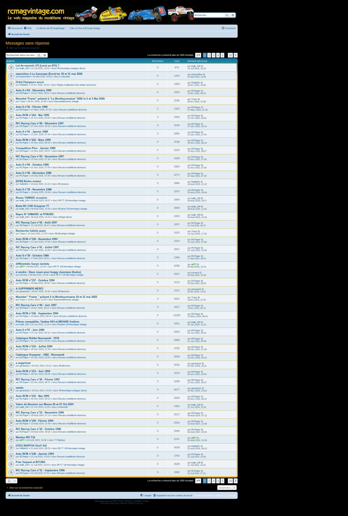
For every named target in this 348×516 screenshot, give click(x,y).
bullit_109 (24, 68)
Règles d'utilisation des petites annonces (76, 85)
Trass (22, 101)
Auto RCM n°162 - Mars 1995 (33, 139)
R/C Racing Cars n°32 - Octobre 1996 (38, 429)
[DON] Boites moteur (28, 181)
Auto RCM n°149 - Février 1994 (34, 420)
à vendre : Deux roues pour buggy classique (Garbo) (48, 272)
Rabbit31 (24, 85)
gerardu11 (24, 291)
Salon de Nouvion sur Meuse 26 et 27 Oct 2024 (45, 404)
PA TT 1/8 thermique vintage (72, 200)
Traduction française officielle (113, 503)
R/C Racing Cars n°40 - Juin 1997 (36, 305)
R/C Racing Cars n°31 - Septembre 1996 (40, 470)
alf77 (22, 266)
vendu (19, 387)
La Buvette (64, 76)
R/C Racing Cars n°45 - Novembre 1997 (40, 156)
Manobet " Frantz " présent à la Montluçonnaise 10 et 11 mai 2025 (56, 296)
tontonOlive (25, 76)
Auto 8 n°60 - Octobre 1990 (32, 164)
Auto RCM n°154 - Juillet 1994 (34, 346)
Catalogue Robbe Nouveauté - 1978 (37, 338)
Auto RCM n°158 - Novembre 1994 (36, 239)
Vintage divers (65, 217)
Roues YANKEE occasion (31, 197)
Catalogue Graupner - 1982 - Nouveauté (40, 354)
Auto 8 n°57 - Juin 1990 (30, 329)
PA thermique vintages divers (71, 68)
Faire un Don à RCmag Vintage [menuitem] (85, 28)
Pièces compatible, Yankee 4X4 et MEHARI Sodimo (47, 321)
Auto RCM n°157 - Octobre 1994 (35, 280)
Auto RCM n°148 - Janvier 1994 (35, 453)
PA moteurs (63, 184)
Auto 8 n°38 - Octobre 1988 (32, 255)
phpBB (112, 501)
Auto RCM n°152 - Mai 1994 (32, 396)
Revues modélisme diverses (71, 93)
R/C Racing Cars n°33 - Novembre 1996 (40, 412)
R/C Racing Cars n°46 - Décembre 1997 (40, 123)
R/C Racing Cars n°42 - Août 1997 (36, 222)
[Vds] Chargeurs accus (30, 82)
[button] (198, 55)
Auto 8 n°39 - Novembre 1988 (34, 189)
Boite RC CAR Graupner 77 (32, 206)
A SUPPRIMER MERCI (29, 288)
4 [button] (218, 55)
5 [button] (222, 55)
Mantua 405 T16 (25, 437)
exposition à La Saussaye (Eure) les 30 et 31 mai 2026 (49, 73)
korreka (23, 275)
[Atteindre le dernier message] (202, 66)
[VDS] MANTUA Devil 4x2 (31, 445)
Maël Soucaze (136, 503)
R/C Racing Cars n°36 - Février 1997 (38, 379)
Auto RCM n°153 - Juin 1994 (33, 371)
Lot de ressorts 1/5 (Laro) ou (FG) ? (37, 65)
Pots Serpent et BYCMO (30, 462)
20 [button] (230, 55)
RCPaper (24, 93)
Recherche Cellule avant (31, 230)
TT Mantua (59, 440)
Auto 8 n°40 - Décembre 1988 (33, 172)
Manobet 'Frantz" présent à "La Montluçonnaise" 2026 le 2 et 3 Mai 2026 (60, 98)
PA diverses (63, 291)
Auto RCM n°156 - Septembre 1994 (37, 313)
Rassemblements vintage (66, 101)
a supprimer (23, 362)
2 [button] (209, 55)
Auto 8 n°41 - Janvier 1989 (32, 131)
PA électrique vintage (65, 233)
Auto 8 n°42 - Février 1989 (32, 106)
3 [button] (213, 55)
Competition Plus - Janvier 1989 (35, 148)
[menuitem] (28, 28)
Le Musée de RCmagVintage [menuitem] (51, 28)
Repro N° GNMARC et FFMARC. (35, 214)
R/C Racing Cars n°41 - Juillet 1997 (37, 247)
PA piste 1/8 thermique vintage (72, 209)
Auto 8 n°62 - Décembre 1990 (33, 90)
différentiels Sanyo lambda (32, 263)
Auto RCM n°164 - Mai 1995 (32, 115)
